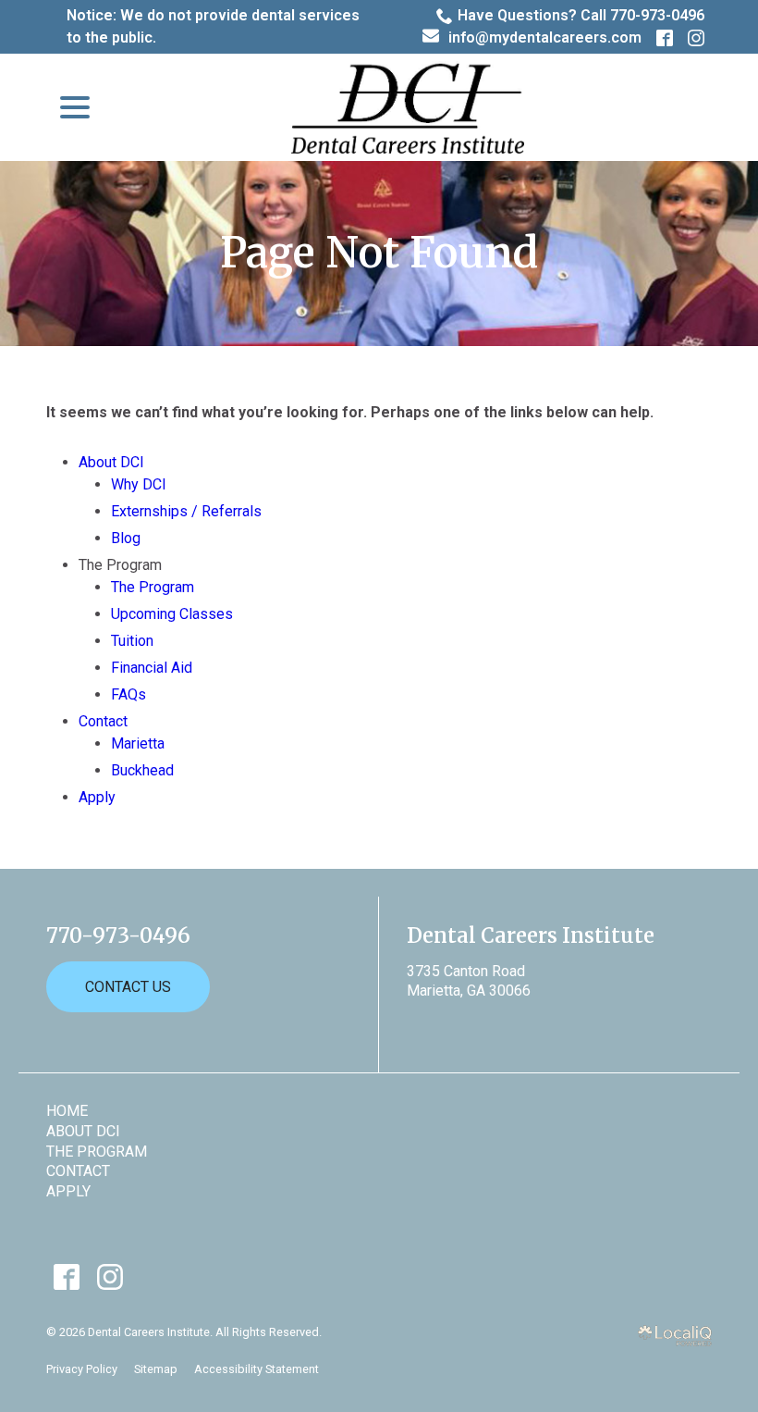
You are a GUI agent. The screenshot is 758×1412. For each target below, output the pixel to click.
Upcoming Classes (172, 614)
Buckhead (142, 770)
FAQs (128, 694)
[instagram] (109, 1276)
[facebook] (66, 1276)
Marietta (138, 743)
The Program (152, 587)
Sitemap (155, 1369)
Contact (103, 721)
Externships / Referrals (186, 511)
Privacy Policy (81, 1369)
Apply (97, 797)
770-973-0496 (118, 935)
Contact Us (128, 987)
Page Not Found (379, 253)
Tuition (132, 641)
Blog (126, 538)
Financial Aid (151, 667)
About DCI (111, 462)
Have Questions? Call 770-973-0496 (581, 15)
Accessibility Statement (256, 1369)
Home (67, 1111)
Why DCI (138, 484)
